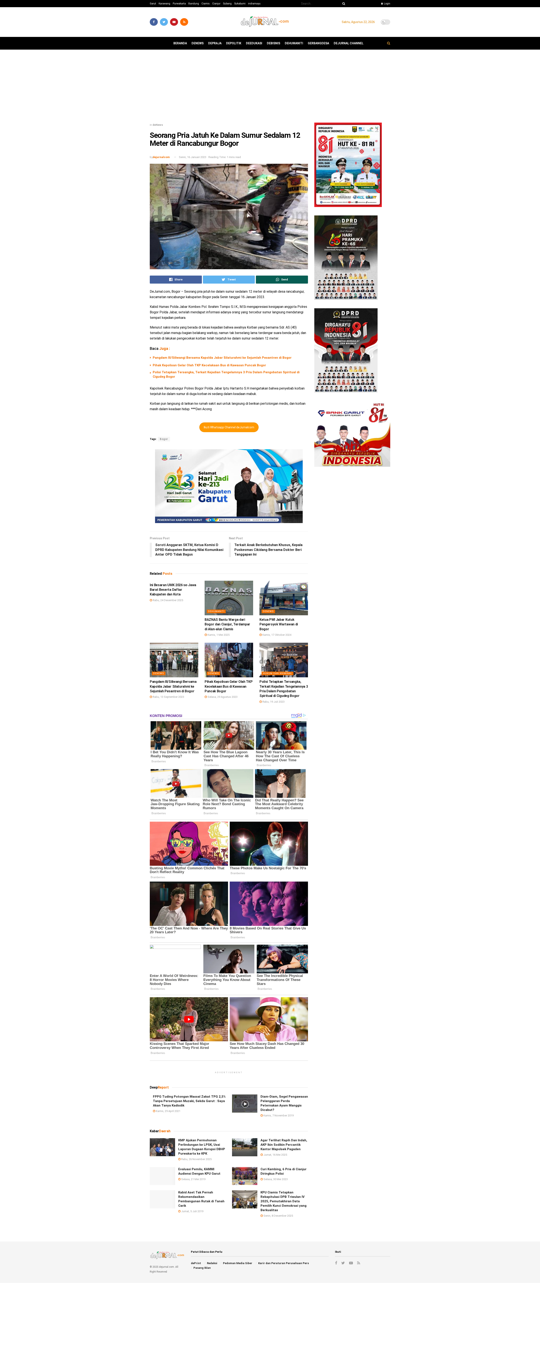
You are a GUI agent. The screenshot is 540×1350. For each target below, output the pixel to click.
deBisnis (273, 43)
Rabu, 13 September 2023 (168, 696)
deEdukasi (254, 43)
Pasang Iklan (202, 1267)
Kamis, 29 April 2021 (167, 1111)
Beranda (180, 43)
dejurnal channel (348, 43)
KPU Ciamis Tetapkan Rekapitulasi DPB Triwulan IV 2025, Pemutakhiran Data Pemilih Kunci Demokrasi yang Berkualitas (283, 1201)
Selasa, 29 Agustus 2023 (222, 696)
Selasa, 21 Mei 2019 (193, 1179)
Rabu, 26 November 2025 (196, 1159)
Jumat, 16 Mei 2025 (275, 1154)
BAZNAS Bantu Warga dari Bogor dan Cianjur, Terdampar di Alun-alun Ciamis (227, 624)
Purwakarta (179, 3)
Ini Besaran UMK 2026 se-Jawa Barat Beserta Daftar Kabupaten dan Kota (173, 590)
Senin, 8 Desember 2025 (278, 1215)
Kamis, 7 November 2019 (278, 1115)
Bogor (164, 439)
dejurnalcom (161, 157)
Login (386, 3)
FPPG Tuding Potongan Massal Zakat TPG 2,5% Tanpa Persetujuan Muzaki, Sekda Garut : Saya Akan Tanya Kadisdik (189, 1101)
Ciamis (205, 3)
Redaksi (212, 1263)
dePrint (196, 1263)
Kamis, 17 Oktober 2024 (276, 634)
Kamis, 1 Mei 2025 (218, 634)
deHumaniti (294, 43)
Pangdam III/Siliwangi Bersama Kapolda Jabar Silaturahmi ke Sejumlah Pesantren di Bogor (222, 358)
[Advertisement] (270, 87)
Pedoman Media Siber (237, 1263)
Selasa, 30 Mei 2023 (275, 1179)
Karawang (164, 3)
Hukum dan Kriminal (277, 673)
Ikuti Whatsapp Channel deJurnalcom (229, 427)
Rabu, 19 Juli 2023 (273, 701)
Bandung (193, 3)
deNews (198, 43)
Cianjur (216, 3)
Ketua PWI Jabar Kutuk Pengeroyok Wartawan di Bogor (278, 624)
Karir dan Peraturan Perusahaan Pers (283, 1263)
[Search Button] (343, 3)
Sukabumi (240, 3)
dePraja (214, 43)
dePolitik (233, 43)
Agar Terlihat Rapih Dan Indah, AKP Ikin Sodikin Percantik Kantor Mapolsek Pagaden (284, 1144)
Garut (153, 3)
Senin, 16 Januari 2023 (192, 157)
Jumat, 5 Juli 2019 (192, 1211)
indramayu (254, 3)
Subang (227, 3)
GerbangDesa (318, 43)
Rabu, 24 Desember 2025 (167, 600)
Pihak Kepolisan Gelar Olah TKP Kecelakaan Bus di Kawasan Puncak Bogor (209, 365)
